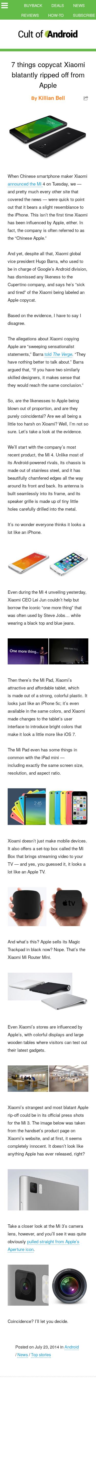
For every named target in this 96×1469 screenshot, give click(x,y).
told (49, 354)
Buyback (33, 5)
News (79, 5)
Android (72, 1347)
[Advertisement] (48, 1419)
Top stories (41, 1355)
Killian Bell (51, 97)
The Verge (62, 354)
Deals (57, 5)
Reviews (30, 15)
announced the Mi (25, 183)
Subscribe (84, 15)
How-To (56, 15)
